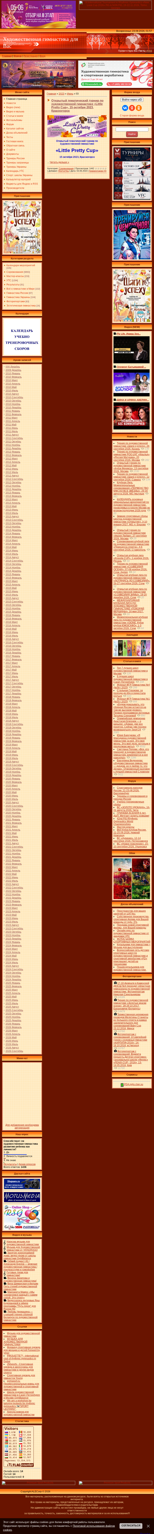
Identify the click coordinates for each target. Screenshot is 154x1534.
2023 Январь (13, 901)
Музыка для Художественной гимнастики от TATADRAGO (23, 1248)
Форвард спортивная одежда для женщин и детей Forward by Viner (22, 1350)
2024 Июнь (12, 959)
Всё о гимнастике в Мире (20, 288)
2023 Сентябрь (14, 928)
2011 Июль (12, 431)
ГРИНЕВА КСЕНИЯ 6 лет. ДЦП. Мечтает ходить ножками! (131, 814)
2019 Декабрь (13, 775)
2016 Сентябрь (14, 642)
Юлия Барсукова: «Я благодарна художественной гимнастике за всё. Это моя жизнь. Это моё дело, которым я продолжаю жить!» (131, 741)
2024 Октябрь (13, 972)
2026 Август (12, 1047)
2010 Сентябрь (14, 397)
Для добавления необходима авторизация (22, 1126)
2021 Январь (13, 819)
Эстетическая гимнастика (21, 305)
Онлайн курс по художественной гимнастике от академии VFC (131, 933)
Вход (42, 56)
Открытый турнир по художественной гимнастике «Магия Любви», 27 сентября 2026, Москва (130, 534)
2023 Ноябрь (13, 935)
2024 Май (11, 955)
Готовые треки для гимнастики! (17, 1274)
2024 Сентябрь (14, 969)
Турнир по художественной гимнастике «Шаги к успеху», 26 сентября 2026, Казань (131, 446)
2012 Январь (13, 451)
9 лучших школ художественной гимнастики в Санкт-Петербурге (130, 679)
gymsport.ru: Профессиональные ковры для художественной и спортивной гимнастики (21, 1385)
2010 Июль (12, 390)
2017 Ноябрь (13, 690)
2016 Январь (13, 615)
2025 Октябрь (13, 1013)
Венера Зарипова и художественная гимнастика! (20, 1279)
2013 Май (11, 506)
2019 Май (11, 751)
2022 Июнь (12, 877)
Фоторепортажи (15, 301)
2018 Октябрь (13, 727)
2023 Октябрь (13, 932)
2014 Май (11, 547)
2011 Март (12, 417)
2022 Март (12, 867)
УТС (8, 280)
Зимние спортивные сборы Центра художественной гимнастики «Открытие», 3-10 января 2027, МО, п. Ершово (130, 520)
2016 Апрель (13, 625)
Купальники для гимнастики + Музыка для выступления (131, 946)
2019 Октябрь (13, 768)
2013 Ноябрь (13, 526)
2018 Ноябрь (13, 731)
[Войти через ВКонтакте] (125, 108)
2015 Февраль (14, 577)
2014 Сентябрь (14, 560)
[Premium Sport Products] (38, 1484)
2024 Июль (12, 962)
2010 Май (11, 387)
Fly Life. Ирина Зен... (129, 333)
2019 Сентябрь (14, 765)
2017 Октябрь (13, 686)
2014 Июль (12, 554)
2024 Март (12, 949)
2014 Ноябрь (13, 567)
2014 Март (12, 540)
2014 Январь (13, 533)
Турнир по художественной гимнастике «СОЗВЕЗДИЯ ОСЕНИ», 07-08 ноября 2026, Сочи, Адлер (130, 568)
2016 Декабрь (13, 652)
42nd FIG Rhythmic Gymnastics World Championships (125, 821)
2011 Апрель (13, 421)
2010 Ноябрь (13, 404)
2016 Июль (12, 635)
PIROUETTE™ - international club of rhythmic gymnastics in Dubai (21, 1358)
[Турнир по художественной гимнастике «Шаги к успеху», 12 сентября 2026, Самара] (22, 252)
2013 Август (12, 516)
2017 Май (11, 669)
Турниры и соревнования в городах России (130, 797)
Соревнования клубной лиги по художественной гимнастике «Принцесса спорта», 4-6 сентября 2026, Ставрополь (131, 545)
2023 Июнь (12, 918)
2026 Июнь (12, 1040)
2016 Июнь (12, 632)
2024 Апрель (13, 952)
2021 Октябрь (13, 850)
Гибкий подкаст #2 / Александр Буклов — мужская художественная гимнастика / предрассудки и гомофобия (20, 1265)
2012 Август (12, 475)
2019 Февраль (14, 741)
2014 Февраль (14, 537)
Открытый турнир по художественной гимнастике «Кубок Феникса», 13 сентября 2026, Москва (130, 467)
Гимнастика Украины (18, 297)
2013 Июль (12, 513)
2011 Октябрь (13, 441)
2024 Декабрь (13, 979)
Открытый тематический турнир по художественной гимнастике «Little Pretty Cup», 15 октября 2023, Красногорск (77, 105)
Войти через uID (132, 99)
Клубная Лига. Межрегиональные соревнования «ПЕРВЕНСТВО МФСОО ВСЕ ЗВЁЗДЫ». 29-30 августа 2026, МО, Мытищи (130, 488)
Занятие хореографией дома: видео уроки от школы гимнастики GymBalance (20, 1255)
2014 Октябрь (13, 564)
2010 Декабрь (13, 407)
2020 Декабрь (13, 816)
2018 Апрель (13, 707)
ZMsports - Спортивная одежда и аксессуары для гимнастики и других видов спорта (19, 1368)
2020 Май (11, 792)
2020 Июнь (12, 795)
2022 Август (12, 884)
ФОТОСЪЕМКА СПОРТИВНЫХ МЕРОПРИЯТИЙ (131, 940)
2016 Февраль (14, 618)
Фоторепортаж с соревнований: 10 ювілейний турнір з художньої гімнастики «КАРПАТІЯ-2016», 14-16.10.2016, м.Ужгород (130, 1040)
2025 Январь (13, 983)
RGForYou (63, 171)
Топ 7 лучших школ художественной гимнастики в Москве (130, 671)
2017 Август (12, 680)
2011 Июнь (12, 428)
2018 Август (12, 720)
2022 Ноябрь (13, 894)
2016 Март (12, 622)
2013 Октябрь (13, 523)
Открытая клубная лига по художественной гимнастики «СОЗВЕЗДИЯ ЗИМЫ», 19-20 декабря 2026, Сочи (130, 593)
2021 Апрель (13, 829)
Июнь (70, 93)
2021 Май (11, 833)
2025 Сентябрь (14, 1010)
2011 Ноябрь (13, 445)
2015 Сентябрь (14, 601)
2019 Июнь (12, 754)
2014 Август (12, 557)
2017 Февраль (14, 659)
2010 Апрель (13, 383)
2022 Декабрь (13, 897)
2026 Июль (12, 1044)
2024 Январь (13, 942)
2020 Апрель (13, 789)
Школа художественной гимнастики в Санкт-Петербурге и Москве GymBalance (22, 1395)
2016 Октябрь (13, 646)
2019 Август (12, 761)
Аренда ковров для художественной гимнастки (19, 1413)
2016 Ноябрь (13, 649)
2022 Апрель (13, 870)
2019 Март (12, 744)
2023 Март (12, 908)
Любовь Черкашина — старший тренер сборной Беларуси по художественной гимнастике (20, 1315)
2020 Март (12, 785)
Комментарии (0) (97, 171)
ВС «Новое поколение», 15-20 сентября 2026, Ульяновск (131, 845)
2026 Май (11, 1037)
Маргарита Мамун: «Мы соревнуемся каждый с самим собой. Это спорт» (20, 1295)
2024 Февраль (14, 945)
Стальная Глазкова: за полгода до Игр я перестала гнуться (129, 693)
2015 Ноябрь (13, 608)
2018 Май (11, 710)
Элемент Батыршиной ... (131, 367)
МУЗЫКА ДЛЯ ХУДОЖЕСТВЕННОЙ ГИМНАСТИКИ (15, 1342)
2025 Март (12, 989)
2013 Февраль (14, 496)
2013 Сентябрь (14, 520)
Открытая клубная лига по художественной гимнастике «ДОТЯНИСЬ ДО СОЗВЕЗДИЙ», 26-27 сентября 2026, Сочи (131, 579)
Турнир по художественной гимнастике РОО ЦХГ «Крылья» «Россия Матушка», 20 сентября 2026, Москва (131, 455)
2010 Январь (13, 373)
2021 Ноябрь (13, 853)
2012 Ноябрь (13, 485)
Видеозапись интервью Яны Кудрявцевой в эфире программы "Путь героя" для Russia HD (22, 1304)
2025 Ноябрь (13, 1017)
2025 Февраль (14, 986)
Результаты (13, 284)
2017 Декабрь (13, 693)
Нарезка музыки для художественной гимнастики (23, 1243)
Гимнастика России (17, 293)
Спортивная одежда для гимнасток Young (19, 1377)
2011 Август (12, 434)
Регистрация (30, 56)
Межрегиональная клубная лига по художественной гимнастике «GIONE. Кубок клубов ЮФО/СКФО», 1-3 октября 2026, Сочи (130, 623)
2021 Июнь (12, 836)
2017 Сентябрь (14, 683)
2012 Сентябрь (14, 479)
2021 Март (12, 826)
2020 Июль (12, 799)
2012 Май (11, 465)
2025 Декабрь (13, 1020)
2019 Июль (12, 758)
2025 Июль (12, 1003)
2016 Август (12, 639)
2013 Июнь (12, 509)
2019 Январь (13, 737)
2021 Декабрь (13, 857)
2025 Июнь (12, 1000)
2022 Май (11, 874)
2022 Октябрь (13, 891)
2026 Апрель (13, 1034)
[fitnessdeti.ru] (115, 87)
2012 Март (12, 458)
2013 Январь (13, 492)
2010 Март (12, 380)
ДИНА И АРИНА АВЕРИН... (133, 400)
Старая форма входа (132, 115)
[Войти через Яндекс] (132, 108)
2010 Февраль (14, 377)
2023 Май (11, 915)
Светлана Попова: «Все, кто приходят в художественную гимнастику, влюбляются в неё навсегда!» (131, 753)
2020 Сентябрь (14, 806)
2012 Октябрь (13, 482)
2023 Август (12, 925)
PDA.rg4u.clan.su (133, 1084)
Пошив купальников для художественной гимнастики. (129, 968)
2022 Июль (12, 880)
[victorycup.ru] (131, 198)
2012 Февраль (14, 455)
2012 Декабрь (13, 489)
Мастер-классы (15, 276)
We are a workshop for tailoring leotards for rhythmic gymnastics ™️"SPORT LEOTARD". (19, 1404)
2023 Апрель (13, 911)
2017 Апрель (13, 666)
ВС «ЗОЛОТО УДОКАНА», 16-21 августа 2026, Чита (131, 809)
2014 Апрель (13, 543)
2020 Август (12, 802)
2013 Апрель (13, 503)
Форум (18, 56)
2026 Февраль (14, 1027)
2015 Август (12, 598)
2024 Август (12, 966)
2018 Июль (12, 717)
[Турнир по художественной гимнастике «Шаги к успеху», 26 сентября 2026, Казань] (131, 321)
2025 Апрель (13, 993)
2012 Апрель (13, 462)
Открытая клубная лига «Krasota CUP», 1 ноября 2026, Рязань (131, 558)
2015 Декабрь (13, 611)
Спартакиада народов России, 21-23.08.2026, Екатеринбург (127, 790)
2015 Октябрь (13, 605)
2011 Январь (13, 411)
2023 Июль (12, 921)
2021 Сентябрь (14, 846)
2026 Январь (13, 1023)
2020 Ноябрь (13, 812)
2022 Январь (13, 860)
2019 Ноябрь (13, 772)
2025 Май (11, 996)
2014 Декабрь (13, 571)
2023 (61, 93)
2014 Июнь (12, 550)
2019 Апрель (13, 748)
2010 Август (12, 394)
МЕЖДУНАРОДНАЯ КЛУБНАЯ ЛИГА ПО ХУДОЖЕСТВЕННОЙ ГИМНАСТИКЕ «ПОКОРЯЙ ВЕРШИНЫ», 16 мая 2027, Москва (128, 607)
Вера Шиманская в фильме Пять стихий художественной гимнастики (21, 1286)
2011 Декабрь (13, 448)
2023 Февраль (14, 904)
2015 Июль (12, 594)
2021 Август (12, 843)
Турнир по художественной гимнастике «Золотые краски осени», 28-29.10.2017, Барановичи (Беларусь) (130, 1004)
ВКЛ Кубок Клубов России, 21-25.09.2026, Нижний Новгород (129, 832)
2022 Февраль (14, 863)
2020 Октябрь (13, 809)
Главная (7, 56)
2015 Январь (13, 574)
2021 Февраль (14, 823)
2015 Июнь (12, 591)
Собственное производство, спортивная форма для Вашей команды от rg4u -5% (131, 919)
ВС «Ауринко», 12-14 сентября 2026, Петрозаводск (130, 839)
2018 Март (12, 703)
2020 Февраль (14, 782)
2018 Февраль (14, 700)
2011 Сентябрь (14, 438)
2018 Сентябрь (14, 724)
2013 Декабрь (13, 530)
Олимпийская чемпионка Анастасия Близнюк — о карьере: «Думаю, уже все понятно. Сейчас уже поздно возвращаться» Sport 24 (129, 724)
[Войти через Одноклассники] (139, 108)
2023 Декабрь (13, 938)
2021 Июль (12, 840)
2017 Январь (13, 656)
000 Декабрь (13, 366)
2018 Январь (13, 697)
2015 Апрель (13, 584)
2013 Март (12, 499)
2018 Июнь (12, 714)
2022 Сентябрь (14, 887)
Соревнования (14, 272)
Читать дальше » (59, 162)
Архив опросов (27, 1164)
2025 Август (12, 1006)
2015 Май (11, 588)
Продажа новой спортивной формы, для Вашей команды (131, 926)
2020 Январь (13, 778)
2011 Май (11, 424)
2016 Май (11, 628)
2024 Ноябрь (13, 976)
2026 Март (12, 1030)
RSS (149, 50)
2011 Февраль (13, 414)
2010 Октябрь (13, 400)
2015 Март (12, 581)
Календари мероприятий (20, 265)
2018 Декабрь (13, 734)
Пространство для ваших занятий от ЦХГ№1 (129, 912)
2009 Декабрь (13, 370)
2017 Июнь (12, 673)
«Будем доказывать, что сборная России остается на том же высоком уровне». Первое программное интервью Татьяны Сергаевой (131, 710)
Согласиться (131, 1525)
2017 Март (12, 663)
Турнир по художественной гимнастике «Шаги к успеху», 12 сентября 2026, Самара (131, 477)
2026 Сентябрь (14, 1051)
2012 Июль (12, 472)
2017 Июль (12, 676)
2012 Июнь (12, 468)
